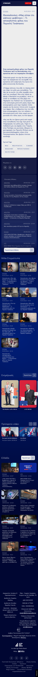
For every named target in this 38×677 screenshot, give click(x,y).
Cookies (14, 663)
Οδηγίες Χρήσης (31, 662)
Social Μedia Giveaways (24, 669)
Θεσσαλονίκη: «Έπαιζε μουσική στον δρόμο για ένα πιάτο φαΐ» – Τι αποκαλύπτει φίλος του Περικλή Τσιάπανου (9, 332)
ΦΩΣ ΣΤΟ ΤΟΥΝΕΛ (10, 152)
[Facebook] (5, 167)
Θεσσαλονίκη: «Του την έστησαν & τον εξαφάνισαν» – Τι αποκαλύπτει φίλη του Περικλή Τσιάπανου (8, 306)
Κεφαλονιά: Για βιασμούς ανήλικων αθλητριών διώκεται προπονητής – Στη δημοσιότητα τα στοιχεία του (9, 508)
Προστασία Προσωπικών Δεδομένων (12, 662)
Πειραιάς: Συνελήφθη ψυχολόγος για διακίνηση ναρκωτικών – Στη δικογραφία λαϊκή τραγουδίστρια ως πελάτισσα (9, 534)
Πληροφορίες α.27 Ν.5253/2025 (14, 665)
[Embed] (25, 167)
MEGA (6, 145)
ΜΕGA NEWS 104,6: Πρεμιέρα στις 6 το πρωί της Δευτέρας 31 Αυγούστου (27, 481)
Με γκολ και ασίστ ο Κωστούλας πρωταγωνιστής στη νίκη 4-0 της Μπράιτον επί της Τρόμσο (17, 195)
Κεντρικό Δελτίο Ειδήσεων (9, 438)
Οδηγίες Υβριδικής (26, 667)
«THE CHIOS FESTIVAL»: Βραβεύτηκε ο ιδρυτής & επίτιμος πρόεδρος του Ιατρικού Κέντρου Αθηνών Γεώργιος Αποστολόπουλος (17, 236)
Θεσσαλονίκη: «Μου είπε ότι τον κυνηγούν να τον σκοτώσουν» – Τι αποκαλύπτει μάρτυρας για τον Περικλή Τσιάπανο (27, 306)
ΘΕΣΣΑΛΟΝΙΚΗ (9, 149)
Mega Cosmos (10, 669)
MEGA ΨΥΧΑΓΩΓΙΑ (17, 145)
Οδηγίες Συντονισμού (12, 667)
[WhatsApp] (15, 167)
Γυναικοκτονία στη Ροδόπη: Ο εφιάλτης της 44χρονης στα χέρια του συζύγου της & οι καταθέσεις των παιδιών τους (28, 534)
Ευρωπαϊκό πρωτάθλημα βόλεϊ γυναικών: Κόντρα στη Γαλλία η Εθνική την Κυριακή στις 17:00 (18, 186)
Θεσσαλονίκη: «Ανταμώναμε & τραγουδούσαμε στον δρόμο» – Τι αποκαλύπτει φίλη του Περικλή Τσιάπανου (9, 357)
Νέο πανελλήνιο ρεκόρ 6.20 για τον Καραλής (16, 226)
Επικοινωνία (29, 665)
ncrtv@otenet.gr (28, 627)
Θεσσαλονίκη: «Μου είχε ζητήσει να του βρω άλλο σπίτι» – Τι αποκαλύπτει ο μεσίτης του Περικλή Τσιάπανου (9, 281)
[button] (34, 3)
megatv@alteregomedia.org (28, 613)
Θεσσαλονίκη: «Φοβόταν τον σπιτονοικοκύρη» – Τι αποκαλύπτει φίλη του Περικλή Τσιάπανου (27, 331)
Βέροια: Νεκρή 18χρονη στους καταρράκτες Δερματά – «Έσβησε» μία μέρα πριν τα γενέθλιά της (9, 560)
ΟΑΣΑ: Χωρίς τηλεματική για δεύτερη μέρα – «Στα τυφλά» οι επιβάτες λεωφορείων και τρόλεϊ (27, 508)
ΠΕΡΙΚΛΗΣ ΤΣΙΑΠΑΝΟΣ (23, 149)
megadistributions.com (18, 671)
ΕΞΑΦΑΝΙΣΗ (29, 145)
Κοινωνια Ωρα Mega (10, 409)
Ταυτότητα (23, 663)
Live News (28, 409)
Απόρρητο (36, 673)
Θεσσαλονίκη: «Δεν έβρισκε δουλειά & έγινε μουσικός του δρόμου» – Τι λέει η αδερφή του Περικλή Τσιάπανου (28, 281)
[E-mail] (20, 167)
